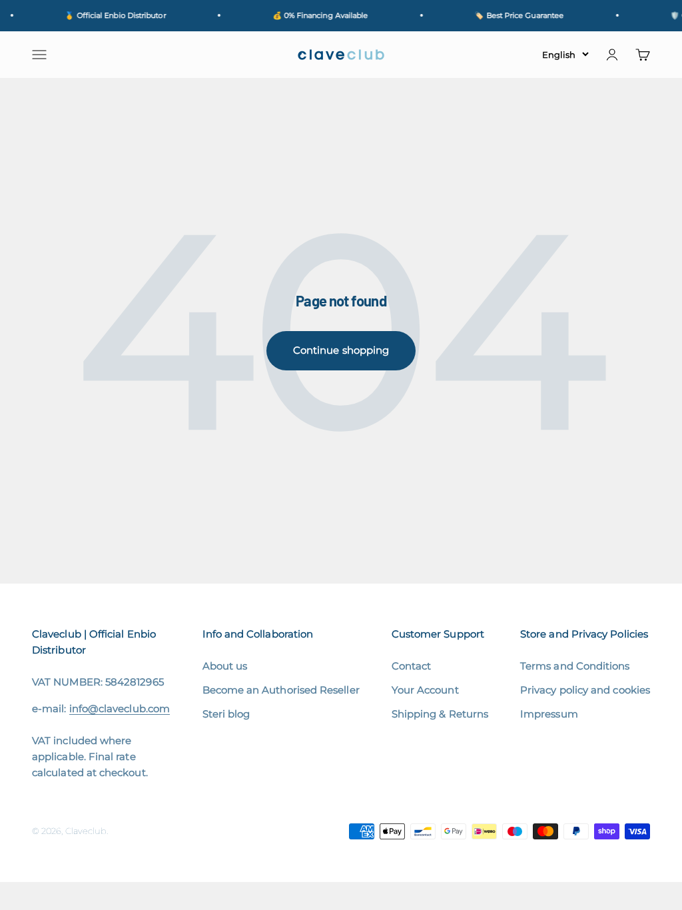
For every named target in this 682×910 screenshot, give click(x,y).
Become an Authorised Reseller (281, 689)
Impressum (549, 713)
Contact (412, 666)
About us (225, 666)
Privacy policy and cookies (585, 689)
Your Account (425, 689)
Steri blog (226, 713)
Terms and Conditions (575, 666)
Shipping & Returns (440, 713)
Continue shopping (341, 350)
